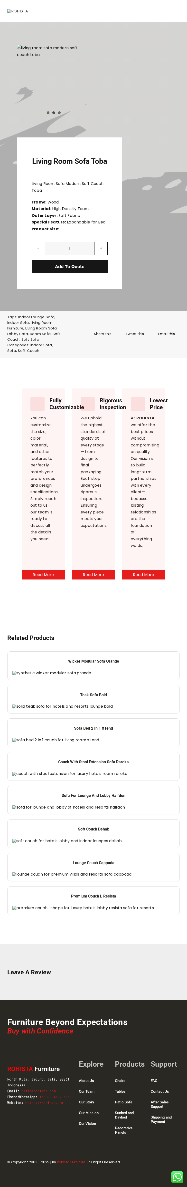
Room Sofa (40, 333)
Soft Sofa (30, 339)
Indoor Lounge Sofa (36, 316)
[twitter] (160, 1161)
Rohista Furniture (71, 1162)
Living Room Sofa (41, 328)
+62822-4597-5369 (55, 1096)
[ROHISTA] (17, 11)
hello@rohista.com (38, 1091)
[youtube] (178, 1161)
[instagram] (169, 1161)
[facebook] (151, 1161)
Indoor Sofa (18, 322)
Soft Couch (28, 350)
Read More (43, 575)
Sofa (11, 350)
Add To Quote (69, 266)
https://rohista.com (44, 1102)
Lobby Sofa (17, 333)
